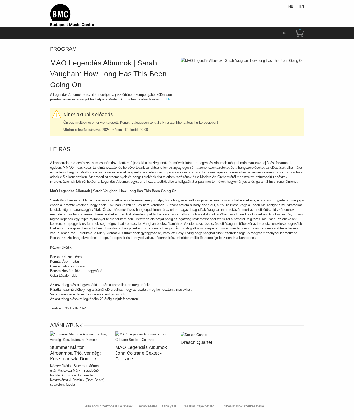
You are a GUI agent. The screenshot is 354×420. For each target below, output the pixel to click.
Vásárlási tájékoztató (198, 406)
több (167, 99)
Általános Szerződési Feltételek (109, 406)
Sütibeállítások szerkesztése (242, 406)
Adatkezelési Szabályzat (157, 406)
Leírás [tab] (60, 149)
